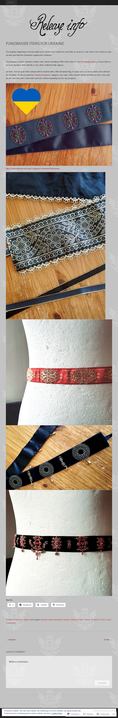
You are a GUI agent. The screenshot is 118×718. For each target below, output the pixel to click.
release (26, 620)
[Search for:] (109, 3)
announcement (47, 620)
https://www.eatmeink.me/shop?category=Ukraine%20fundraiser (33, 168)
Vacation (11, 640)
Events (108, 640)
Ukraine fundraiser (42, 75)
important (18, 620)
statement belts (77, 620)
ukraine (87, 620)
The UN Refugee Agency (87, 62)
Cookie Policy (56, 713)
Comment (102, 683)
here (59, 78)
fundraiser (58, 620)
